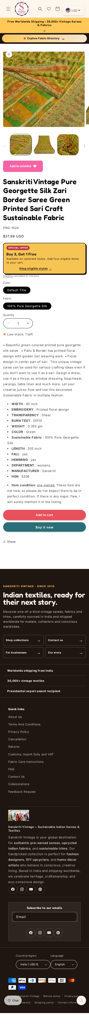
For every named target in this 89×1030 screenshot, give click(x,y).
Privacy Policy (18, 731)
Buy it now (45, 527)
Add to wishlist (20, 166)
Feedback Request (22, 791)
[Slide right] (84, 145)
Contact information (70, 1002)
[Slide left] (4, 145)
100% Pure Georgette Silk (27, 306)
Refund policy (51, 996)
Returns (13, 746)
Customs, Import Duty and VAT (31, 754)
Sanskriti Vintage (28, 996)
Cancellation (17, 739)
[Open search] (81, 1000)
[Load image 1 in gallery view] (21, 145)
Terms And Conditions (24, 724)
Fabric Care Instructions (25, 761)
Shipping (8, 276)
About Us (15, 717)
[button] (8, 8)
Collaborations (18, 784)
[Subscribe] (72, 917)
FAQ (11, 769)
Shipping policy (44, 1002)
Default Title (16, 290)
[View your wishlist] (49, 8)
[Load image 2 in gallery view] (44, 145)
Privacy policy (73, 996)
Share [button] (11, 541)
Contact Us (16, 776)
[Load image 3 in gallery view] (68, 145)
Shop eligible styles (35, 268)
